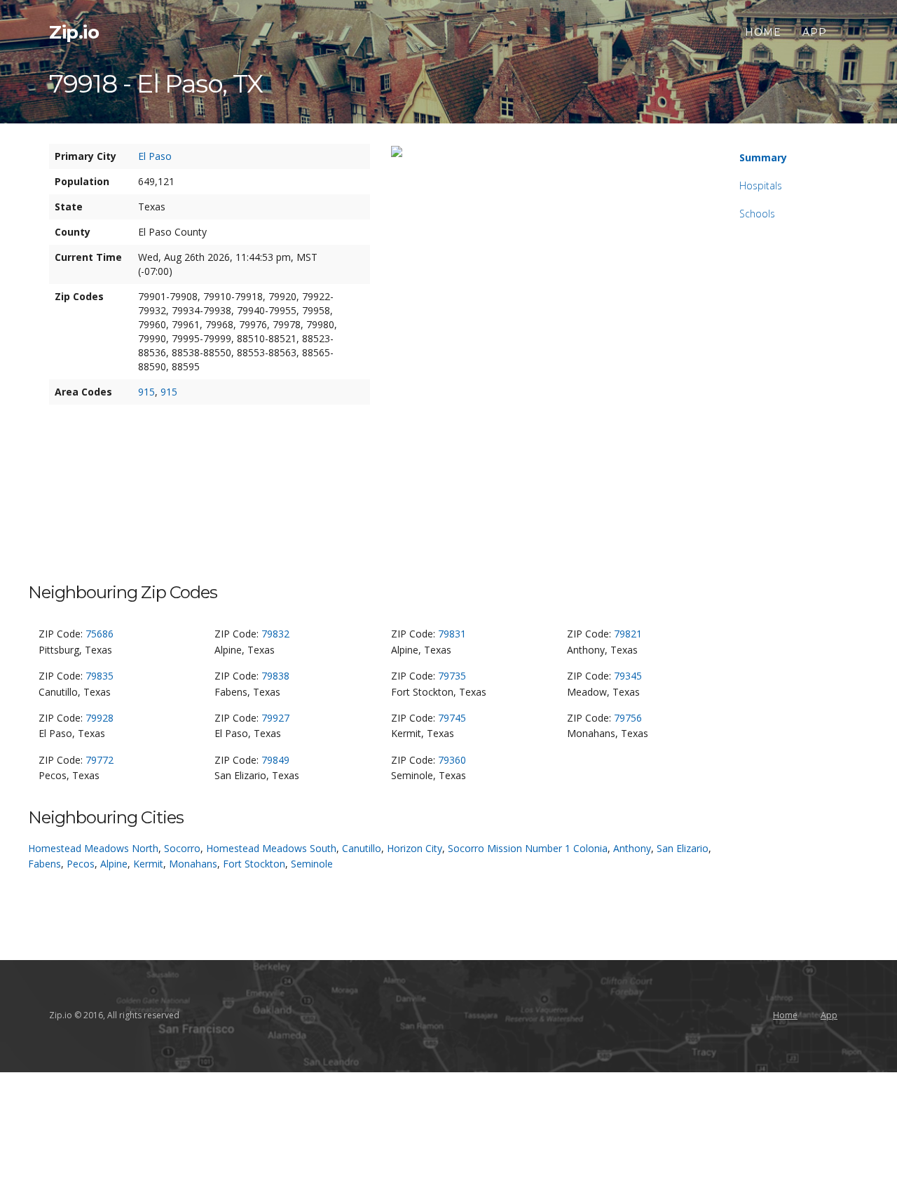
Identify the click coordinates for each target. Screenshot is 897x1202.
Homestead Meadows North (93, 848)
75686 (99, 633)
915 (146, 391)
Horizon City (414, 848)
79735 (452, 675)
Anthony (632, 848)
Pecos (81, 863)
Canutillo (361, 848)
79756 (628, 717)
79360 (452, 760)
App (814, 32)
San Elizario (682, 848)
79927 (275, 717)
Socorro (182, 848)
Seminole (312, 863)
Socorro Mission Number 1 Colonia (528, 848)
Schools (757, 213)
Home (763, 32)
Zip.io (74, 32)
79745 (452, 717)
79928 (99, 717)
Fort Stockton (254, 863)
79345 (628, 675)
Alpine (114, 863)
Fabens (44, 863)
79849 (275, 760)
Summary (763, 157)
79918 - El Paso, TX (156, 83)
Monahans (193, 863)
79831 (452, 633)
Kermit (148, 863)
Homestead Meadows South (271, 848)
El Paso (155, 156)
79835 (99, 675)
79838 (275, 675)
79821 (628, 633)
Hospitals (760, 185)
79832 (275, 633)
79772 (99, 760)
